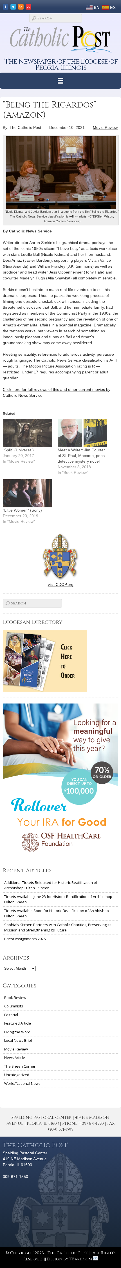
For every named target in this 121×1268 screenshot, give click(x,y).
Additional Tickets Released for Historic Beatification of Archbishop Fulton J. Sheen (50, 885)
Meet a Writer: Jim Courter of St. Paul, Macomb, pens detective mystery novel (81, 455)
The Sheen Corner (19, 1066)
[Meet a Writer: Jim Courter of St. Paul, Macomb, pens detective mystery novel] (82, 433)
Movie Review (105, 127)
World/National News (22, 1083)
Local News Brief (18, 1040)
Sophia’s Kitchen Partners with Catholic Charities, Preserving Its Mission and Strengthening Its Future (57, 927)
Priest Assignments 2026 (25, 938)
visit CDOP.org (60, 584)
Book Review (15, 997)
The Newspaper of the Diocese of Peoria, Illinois (61, 64)
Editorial (11, 1014)
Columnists (13, 1006)
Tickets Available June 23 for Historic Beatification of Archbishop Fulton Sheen (58, 899)
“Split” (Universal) (18, 450)
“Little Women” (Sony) (22, 510)
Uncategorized (16, 1074)
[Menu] (61, 80)
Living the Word (17, 1031)
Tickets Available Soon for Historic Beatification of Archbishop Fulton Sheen (56, 913)
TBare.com (81, 1259)
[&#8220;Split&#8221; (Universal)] (27, 433)
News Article (14, 1057)
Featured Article (17, 1023)
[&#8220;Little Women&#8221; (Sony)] (27, 493)
